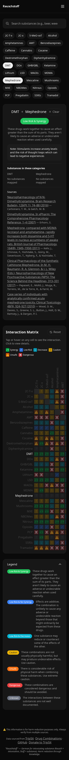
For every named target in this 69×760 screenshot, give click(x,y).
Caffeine (10, 50)
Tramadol (52, 95)
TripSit (29, 738)
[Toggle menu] (62, 6)
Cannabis (26, 50)
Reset (57, 332)
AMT (31, 43)
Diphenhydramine (44, 58)
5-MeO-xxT (35, 35)
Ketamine (50, 65)
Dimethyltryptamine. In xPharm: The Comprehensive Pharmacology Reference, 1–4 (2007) (31, 218)
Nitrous (37, 87)
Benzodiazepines (51, 43)
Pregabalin (22, 95)
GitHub (22, 742)
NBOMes (21, 87)
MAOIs (35, 73)
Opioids (52, 87)
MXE (7, 87)
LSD (22, 73)
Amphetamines (14, 43)
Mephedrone (13, 80)
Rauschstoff (11, 6)
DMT (8, 65)
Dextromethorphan (16, 58)
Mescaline (33, 80)
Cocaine (43, 50)
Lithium (9, 73)
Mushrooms (52, 80)
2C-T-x (8, 35)
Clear (56, 112)
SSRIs (37, 95)
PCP (7, 95)
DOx (19, 65)
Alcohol (52, 35)
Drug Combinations (48, 738)
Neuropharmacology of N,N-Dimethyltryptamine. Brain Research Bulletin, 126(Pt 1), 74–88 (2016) (31, 201)
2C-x (20, 35)
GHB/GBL (33, 65)
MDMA (49, 73)
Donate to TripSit (40, 742)
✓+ (52, 433)
